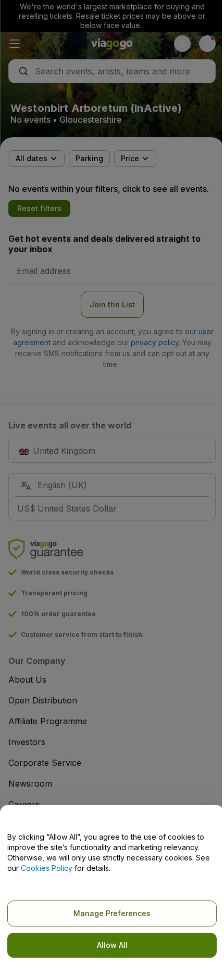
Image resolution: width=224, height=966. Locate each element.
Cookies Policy (46, 868)
